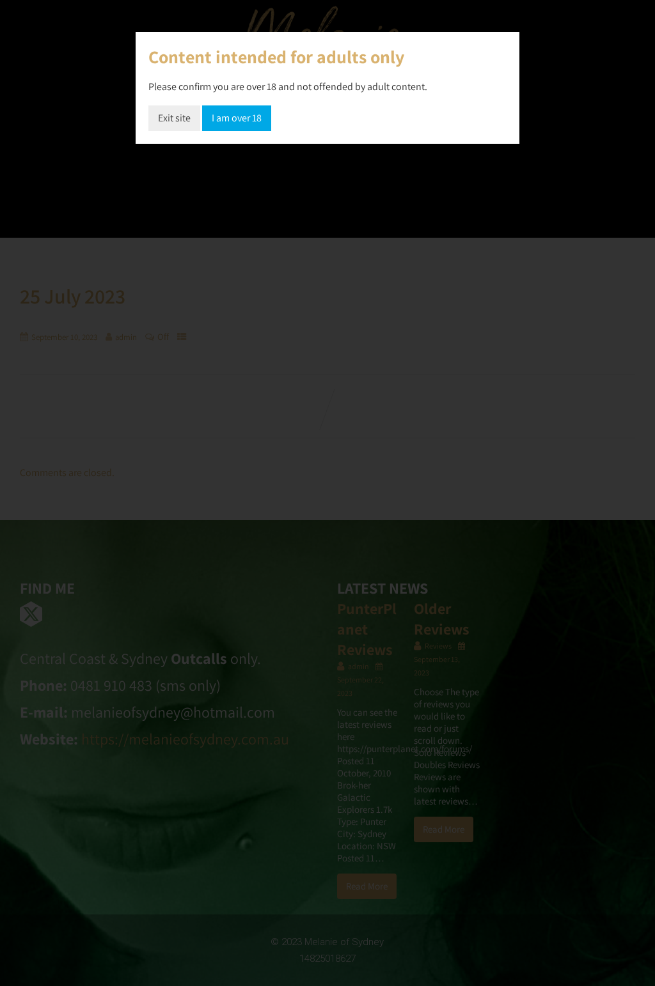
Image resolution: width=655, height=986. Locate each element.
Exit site (174, 118)
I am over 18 (237, 118)
